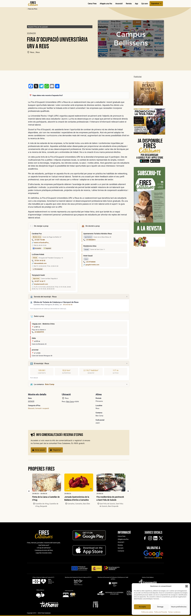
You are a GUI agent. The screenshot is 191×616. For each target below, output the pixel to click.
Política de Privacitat (160, 612)
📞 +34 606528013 (89, 240)
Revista (129, 4)
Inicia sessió (40, 450)
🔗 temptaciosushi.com (40, 284)
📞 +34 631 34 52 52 (38, 260)
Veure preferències (178, 607)
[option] (47, 490)
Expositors (155, 4)
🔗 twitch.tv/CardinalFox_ (40, 242)
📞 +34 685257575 (38, 332)
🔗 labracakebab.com (39, 263)
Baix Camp (49, 384)
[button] (186, 586)
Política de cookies (147, 612)
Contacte (121, 551)
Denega (160, 607)
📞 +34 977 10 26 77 (38, 281)
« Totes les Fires (32, 9)
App (136, 4)
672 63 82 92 (67, 304)
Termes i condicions (174, 612)
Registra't (57, 450)
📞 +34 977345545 (89, 262)
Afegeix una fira (106, 4)
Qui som (144, 4)
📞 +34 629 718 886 (38, 240)
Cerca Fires (92, 4)
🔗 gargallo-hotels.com (91, 264)
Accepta (142, 607)
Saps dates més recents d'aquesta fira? (47, 95)
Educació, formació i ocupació (38, 408)
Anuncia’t (119, 4)
